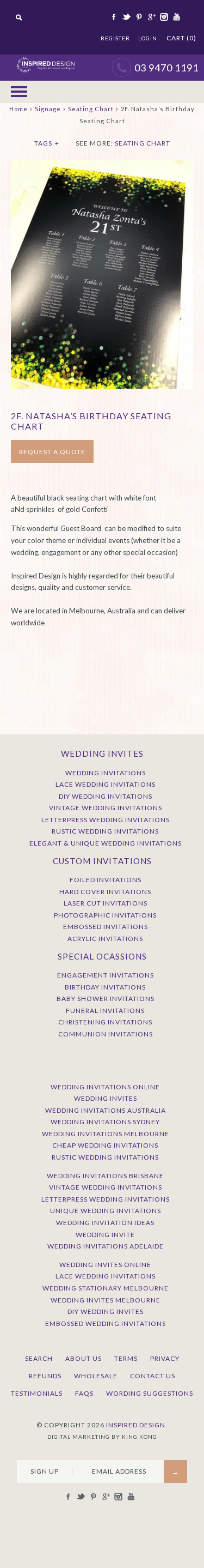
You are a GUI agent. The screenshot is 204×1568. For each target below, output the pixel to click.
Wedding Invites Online (105, 1265)
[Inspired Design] (45, 60)
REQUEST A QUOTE (52, 452)
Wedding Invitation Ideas (105, 1223)
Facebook (113, 17)
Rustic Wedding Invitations (105, 831)
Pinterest (138, 17)
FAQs (84, 1393)
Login (147, 38)
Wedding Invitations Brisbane (105, 1176)
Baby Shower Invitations (105, 998)
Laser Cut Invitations (105, 903)
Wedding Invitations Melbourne (105, 1134)
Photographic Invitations (105, 915)
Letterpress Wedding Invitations (105, 820)
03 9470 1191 (166, 68)
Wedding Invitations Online (105, 1087)
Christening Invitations (105, 1022)
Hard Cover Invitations (105, 892)
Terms (126, 1358)
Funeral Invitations (105, 1010)
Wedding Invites (105, 1098)
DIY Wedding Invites (105, 1311)
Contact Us (152, 1376)
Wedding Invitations (105, 773)
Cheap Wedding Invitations (105, 1145)
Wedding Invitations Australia (105, 1110)
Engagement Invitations (105, 975)
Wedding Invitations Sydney (105, 1122)
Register (115, 38)
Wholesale (96, 1376)
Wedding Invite (105, 1235)
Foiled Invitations (105, 880)
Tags (46, 143)
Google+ (150, 17)
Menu (19, 92)
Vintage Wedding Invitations (105, 808)
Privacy (165, 1358)
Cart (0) (181, 38)
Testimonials (37, 1393)
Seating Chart (91, 108)
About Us (83, 1358)
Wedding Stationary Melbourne (105, 1288)
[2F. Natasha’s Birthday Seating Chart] (102, 165)
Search (39, 1358)
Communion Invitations (105, 1034)
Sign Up (44, 1471)
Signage (48, 108)
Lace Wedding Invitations (105, 784)
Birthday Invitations (105, 987)
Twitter (125, 17)
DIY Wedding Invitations (105, 796)
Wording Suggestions (149, 1393)
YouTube (175, 17)
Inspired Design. (137, 1425)
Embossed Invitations (105, 926)
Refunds (45, 1376)
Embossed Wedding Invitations (105, 1323)
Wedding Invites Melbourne (105, 1300)
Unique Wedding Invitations (105, 1211)
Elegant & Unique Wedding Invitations (105, 843)
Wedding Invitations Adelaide (105, 1246)
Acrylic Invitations (105, 938)
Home (18, 108)
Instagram (163, 17)
